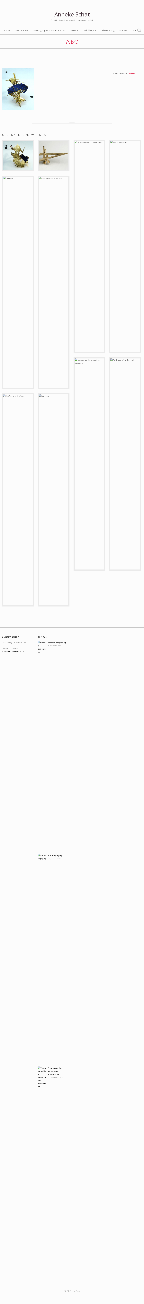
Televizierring (108, 30)
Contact (136, 30)
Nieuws (123, 30)
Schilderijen (90, 30)
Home (7, 30)
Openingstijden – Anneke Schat (49, 30)
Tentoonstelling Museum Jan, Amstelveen (55, 1071)
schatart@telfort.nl (15, 651)
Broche (132, 73)
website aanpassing (57, 642)
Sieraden (74, 30)
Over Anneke (21, 30)
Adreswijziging (55, 855)
